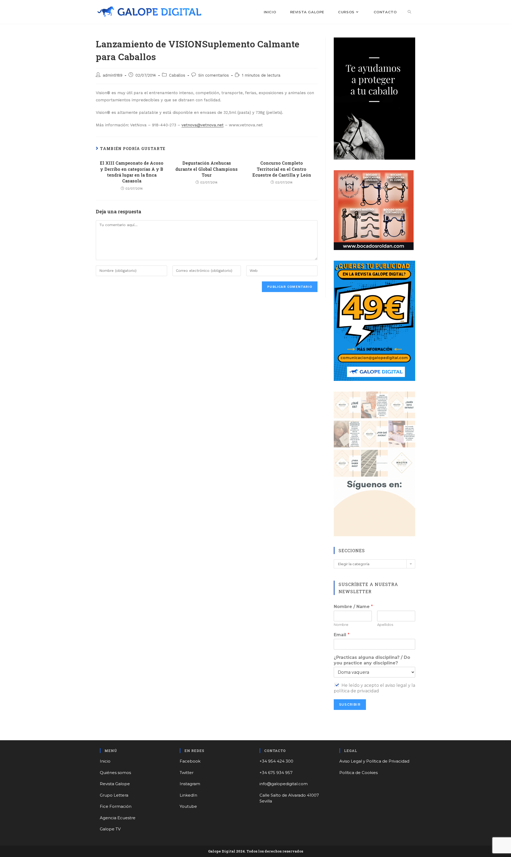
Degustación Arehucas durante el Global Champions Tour (206, 169)
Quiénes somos (115, 772)
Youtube (188, 806)
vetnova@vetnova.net (203, 125)
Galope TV (110, 828)
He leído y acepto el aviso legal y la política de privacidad (374, 688)
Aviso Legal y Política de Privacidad (374, 761)
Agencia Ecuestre (117, 817)
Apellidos (385, 624)
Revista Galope (115, 783)
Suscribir (350, 704)
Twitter (186, 772)
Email (341, 634)
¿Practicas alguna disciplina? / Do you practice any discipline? (372, 660)
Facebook (190, 761)
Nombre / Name (353, 606)
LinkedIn (188, 795)
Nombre (341, 624)
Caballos (177, 75)
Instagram (190, 783)
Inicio (105, 761)
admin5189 (112, 75)
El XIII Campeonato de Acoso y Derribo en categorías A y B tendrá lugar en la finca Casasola (131, 172)
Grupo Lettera (114, 795)
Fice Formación (115, 806)
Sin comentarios (213, 75)
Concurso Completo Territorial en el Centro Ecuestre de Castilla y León (281, 169)
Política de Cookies (358, 772)
